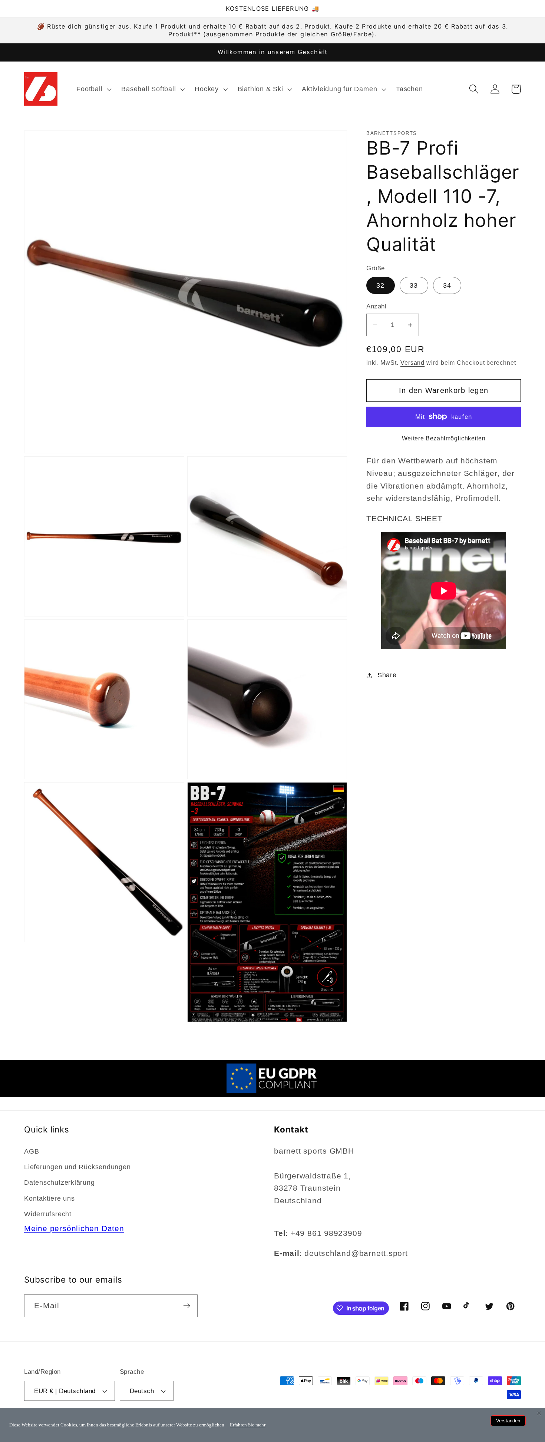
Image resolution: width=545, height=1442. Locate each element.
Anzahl (376, 306)
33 (414, 285)
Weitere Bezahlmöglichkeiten (444, 438)
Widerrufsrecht (48, 1214)
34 (447, 285)
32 (380, 285)
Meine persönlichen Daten (74, 1228)
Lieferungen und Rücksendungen (77, 1167)
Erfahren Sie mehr (247, 1425)
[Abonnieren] (186, 1305)
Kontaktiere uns (49, 1198)
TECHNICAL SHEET (404, 518)
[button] (93, 89)
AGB (31, 1151)
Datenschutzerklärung (59, 1182)
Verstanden (508, 1420)
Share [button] (387, 675)
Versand (412, 362)
